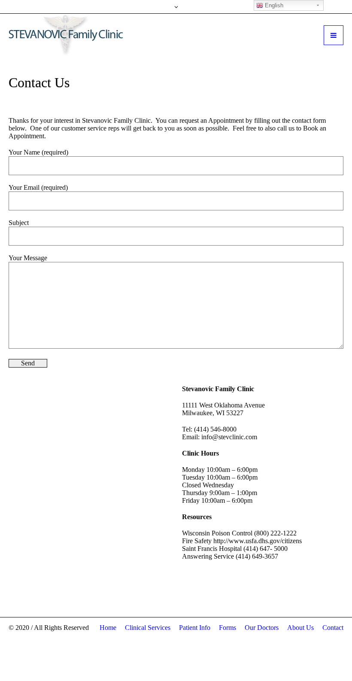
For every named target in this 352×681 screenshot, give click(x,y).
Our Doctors (262, 627)
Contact (332, 627)
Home (108, 627)
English (273, 5)
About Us (300, 627)
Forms (227, 627)
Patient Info (194, 627)
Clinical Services (147, 627)
